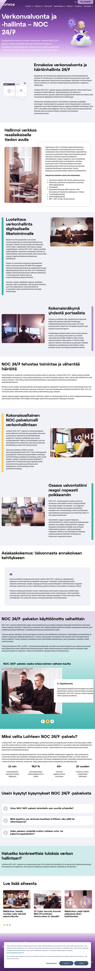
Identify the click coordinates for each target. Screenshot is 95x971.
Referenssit (48, 6)
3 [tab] (52, 721)
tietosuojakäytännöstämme (15, 952)
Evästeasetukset (51, 963)
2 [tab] (47, 721)
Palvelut (28, 6)
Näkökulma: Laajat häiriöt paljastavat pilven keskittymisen (77, 914)
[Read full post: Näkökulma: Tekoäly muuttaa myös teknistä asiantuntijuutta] (17, 900)
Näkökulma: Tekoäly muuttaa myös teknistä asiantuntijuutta (14, 914)
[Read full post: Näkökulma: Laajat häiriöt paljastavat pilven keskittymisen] (78, 900)
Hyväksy (66, 963)
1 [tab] (42, 721)
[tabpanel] (47, 586)
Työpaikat (78, 6)
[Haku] (75, 2)
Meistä (69, 6)
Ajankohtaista (58, 6)
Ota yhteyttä (85, 2)
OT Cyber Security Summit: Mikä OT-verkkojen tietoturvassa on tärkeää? (47, 914)
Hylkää (81, 963)
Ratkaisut (38, 6)
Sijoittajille (87, 6)
